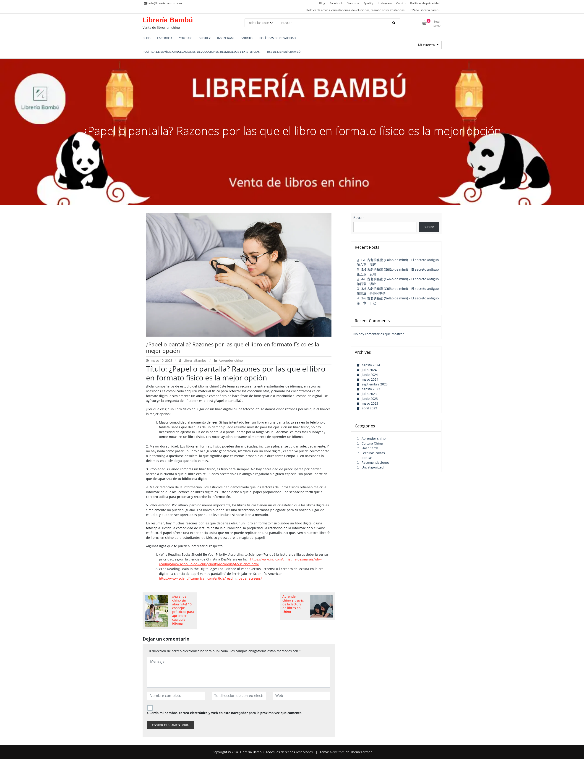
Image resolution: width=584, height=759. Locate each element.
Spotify (368, 3)
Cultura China (372, 443)
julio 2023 (369, 394)
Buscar (358, 217)
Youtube (353, 3)
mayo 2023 (370, 403)
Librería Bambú (168, 20)
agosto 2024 (371, 365)
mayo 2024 (370, 379)
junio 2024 (370, 374)
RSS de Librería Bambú (425, 10)
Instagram (385, 3)
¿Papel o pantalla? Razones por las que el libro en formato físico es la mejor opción (232, 347)
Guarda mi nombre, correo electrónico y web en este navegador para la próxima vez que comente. (224, 713)
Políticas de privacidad (425, 3)
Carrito (401, 3)
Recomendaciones (375, 462)
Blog (322, 3)
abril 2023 (369, 408)
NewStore (337, 752)
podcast (368, 457)
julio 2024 (369, 370)
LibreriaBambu (194, 360)
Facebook (336, 3)
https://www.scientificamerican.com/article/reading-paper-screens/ (210, 578)
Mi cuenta (427, 44)
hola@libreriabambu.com (164, 3)
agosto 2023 (371, 389)
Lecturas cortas (373, 453)
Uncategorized (373, 467)
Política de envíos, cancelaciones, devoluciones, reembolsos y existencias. (355, 10)
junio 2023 (370, 398)
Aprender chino (231, 360)
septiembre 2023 (375, 384)
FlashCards (370, 448)
